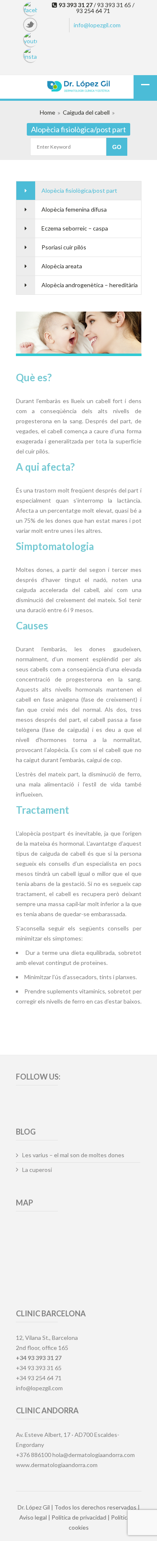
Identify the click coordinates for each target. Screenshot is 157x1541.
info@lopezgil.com (97, 25)
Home (47, 112)
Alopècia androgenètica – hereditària (89, 284)
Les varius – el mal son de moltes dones (73, 1154)
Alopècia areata (61, 266)
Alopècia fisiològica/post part (79, 190)
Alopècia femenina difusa (74, 209)
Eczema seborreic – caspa (74, 228)
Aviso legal (33, 1517)
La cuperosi (37, 1169)
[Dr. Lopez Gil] (79, 87)
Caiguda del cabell (86, 112)
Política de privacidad (78, 1517)
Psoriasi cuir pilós (63, 247)
